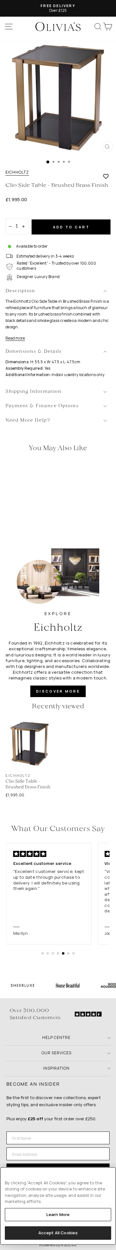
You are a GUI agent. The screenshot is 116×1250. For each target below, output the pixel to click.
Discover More (58, 691)
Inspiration (56, 1068)
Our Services (57, 1053)
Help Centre (56, 1037)
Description (20, 291)
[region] (58, 1206)
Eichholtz (17, 172)
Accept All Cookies (58, 1233)
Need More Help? (27, 420)
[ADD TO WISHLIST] (106, 176)
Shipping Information (33, 391)
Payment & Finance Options (42, 406)
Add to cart (71, 227)
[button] (42, 953)
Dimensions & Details (33, 351)
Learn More (58, 1214)
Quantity (16, 213)
